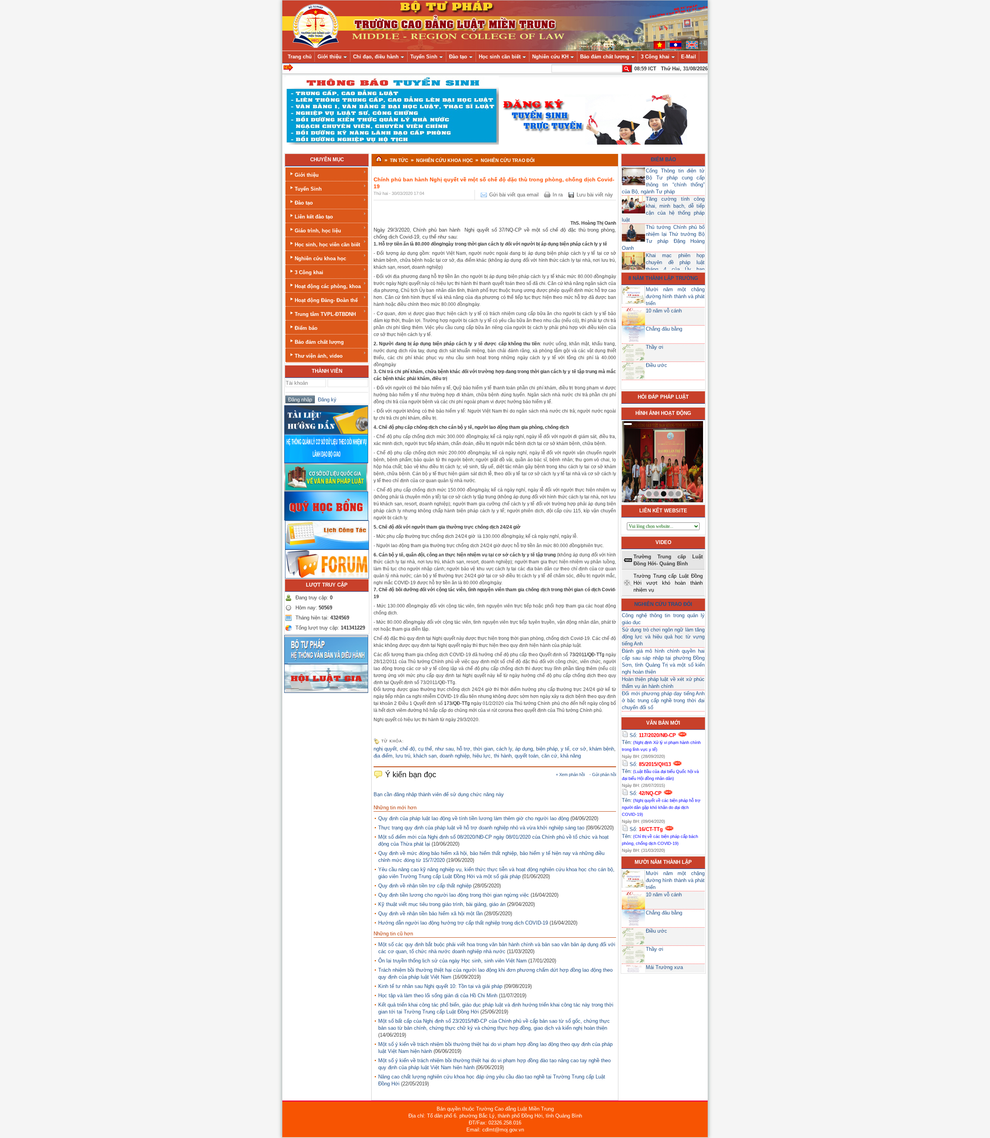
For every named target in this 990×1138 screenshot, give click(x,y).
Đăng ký (325, 400)
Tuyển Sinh (308, 189)
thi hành (503, 756)
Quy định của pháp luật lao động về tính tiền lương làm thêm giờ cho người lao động (473, 818)
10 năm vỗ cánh (664, 311)
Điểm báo (306, 328)
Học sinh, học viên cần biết (327, 244)
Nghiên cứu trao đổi (663, 604)
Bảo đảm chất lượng (319, 342)
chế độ (407, 749)
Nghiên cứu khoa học (320, 258)
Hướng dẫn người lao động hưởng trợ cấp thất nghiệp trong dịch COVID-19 (463, 923)
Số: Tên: (661, 742)
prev (643, 460)
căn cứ (549, 756)
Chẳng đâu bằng (664, 329)
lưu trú (403, 756)
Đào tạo (304, 203)
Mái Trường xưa (664, 967)
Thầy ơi (654, 347)
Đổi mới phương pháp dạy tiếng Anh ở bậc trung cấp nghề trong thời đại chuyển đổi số (663, 700)
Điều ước (656, 365)
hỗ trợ (463, 749)
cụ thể (425, 749)
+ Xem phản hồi (570, 774)
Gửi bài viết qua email (514, 195)
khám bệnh (601, 749)
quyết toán (526, 756)
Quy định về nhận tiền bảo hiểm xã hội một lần (430, 913)
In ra (558, 195)
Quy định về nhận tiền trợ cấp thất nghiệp (424, 886)
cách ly (504, 749)
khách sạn (425, 756)
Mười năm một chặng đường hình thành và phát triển (675, 296)
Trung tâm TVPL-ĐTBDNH (325, 314)
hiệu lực (482, 756)
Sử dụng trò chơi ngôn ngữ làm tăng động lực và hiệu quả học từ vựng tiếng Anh (663, 637)
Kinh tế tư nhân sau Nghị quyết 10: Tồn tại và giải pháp (440, 986)
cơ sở (579, 749)
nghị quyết (385, 749)
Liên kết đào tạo (314, 217)
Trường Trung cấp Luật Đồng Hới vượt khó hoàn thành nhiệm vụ (668, 583)
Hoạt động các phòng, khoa (328, 286)
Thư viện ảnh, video (319, 356)
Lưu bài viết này (595, 195)
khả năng (570, 756)
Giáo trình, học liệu (318, 231)
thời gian (483, 749)
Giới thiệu (307, 175)
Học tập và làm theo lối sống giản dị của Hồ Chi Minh (437, 995)
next (681, 460)
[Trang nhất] (379, 159)
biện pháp (547, 749)
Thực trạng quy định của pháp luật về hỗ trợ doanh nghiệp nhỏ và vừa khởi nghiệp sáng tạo (481, 828)
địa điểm (383, 756)
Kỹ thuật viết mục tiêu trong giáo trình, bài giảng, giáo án (441, 904)
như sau (444, 749)
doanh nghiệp (454, 756)
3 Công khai (309, 272)
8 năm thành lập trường (663, 278)
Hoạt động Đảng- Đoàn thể (326, 300)
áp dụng (524, 749)
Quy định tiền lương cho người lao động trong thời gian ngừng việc (453, 895)
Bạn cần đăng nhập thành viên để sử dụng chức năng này (439, 794)
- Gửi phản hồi (602, 774)
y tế (565, 749)
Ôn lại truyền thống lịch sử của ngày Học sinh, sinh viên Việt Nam (452, 961)
